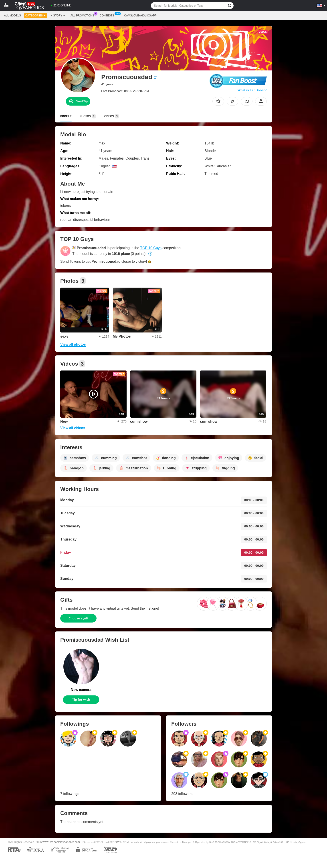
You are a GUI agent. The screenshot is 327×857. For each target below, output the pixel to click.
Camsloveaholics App (140, 15)
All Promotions (82, 15)
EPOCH (99, 842)
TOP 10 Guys (150, 248)
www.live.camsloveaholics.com (61, 842)
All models (12, 15)
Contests (107, 15)
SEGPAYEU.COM (119, 842)
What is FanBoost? (252, 90)
